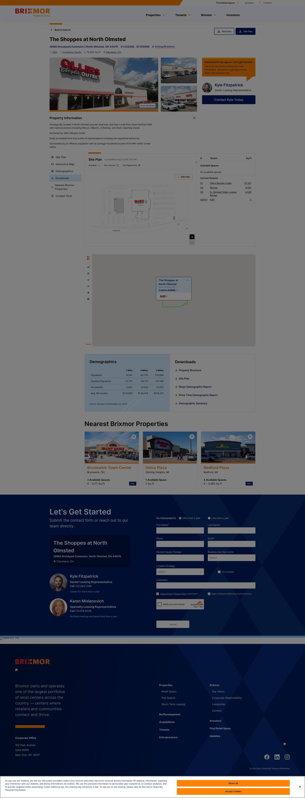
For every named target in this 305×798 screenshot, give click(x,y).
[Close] (299, 786)
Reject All (233, 783)
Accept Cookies (233, 791)
